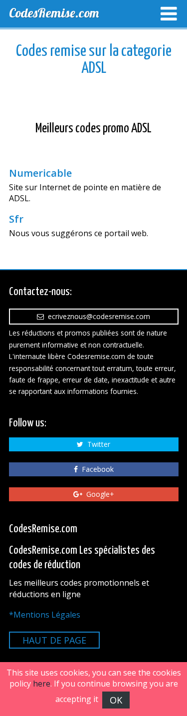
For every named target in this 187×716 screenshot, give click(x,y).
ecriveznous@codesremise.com (97, 316)
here (41, 683)
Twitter (96, 444)
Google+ (98, 494)
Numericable (40, 173)
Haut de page (54, 640)
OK (116, 700)
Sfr (16, 219)
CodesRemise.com (54, 12)
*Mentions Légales (44, 614)
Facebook (96, 469)
